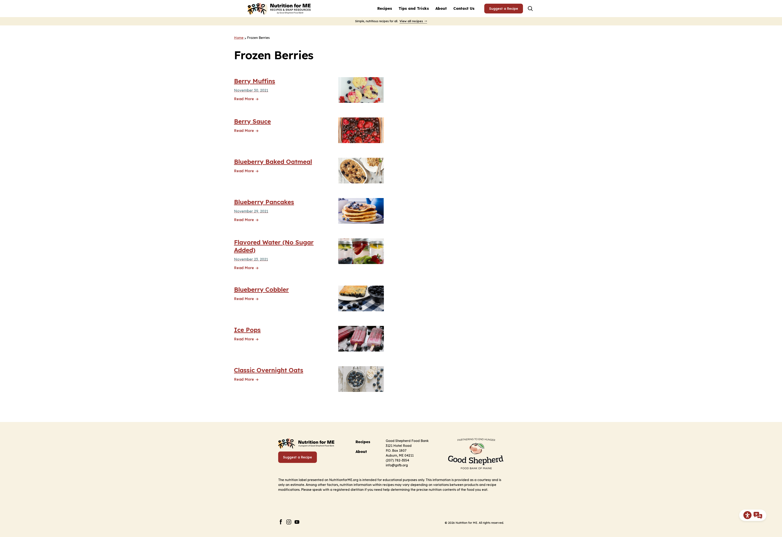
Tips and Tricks (414, 8)
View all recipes (411, 21)
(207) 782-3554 (397, 460)
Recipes (384, 8)
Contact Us (463, 8)
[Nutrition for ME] (280, 8)
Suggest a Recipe (503, 9)
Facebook (280, 521)
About (441, 8)
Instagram (288, 521)
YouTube (297, 521)
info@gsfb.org (397, 465)
